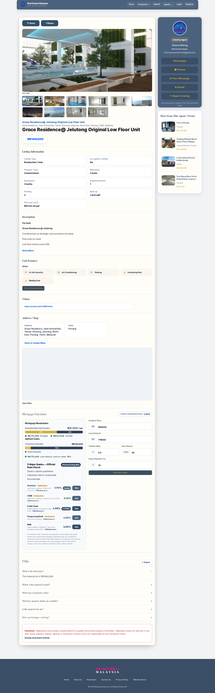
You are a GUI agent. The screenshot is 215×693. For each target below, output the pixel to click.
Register (189, 4)
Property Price (95, 423)
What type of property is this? (35, 592)
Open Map (27, 403)
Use (76, 488)
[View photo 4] (98, 101)
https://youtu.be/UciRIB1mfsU (38, 306)
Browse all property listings (37, 637)
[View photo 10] (98, 112)
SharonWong (180, 45)
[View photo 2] (54, 101)
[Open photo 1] (87, 60)
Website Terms (139, 680)
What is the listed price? (33, 571)
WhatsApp (179, 60)
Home (131, 4)
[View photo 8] (54, 112)
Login (179, 4)
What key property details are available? (40, 600)
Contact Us (106, 680)
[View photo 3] (76, 101)
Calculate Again (120, 472)
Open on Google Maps (35, 343)
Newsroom (91, 680)
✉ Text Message (180, 78)
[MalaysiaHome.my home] (107, 670)
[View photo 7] (32, 112)
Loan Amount (94, 436)
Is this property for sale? (33, 609)
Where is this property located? (36, 584)
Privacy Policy (122, 680)
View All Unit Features (33, 288)
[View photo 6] (141, 101)
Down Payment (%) (97, 462)
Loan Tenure (126, 449)
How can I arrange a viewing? (35, 617)
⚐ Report (146, 562)
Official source (41, 490)
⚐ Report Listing (180, 96)
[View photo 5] (120, 101)
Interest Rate (94, 449)
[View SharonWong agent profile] (180, 28)
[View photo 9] (76, 112)
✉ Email (179, 87)
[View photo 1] (32, 101)
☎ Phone (179, 69)
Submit (157, 4)
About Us (78, 680)
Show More (28, 250)
